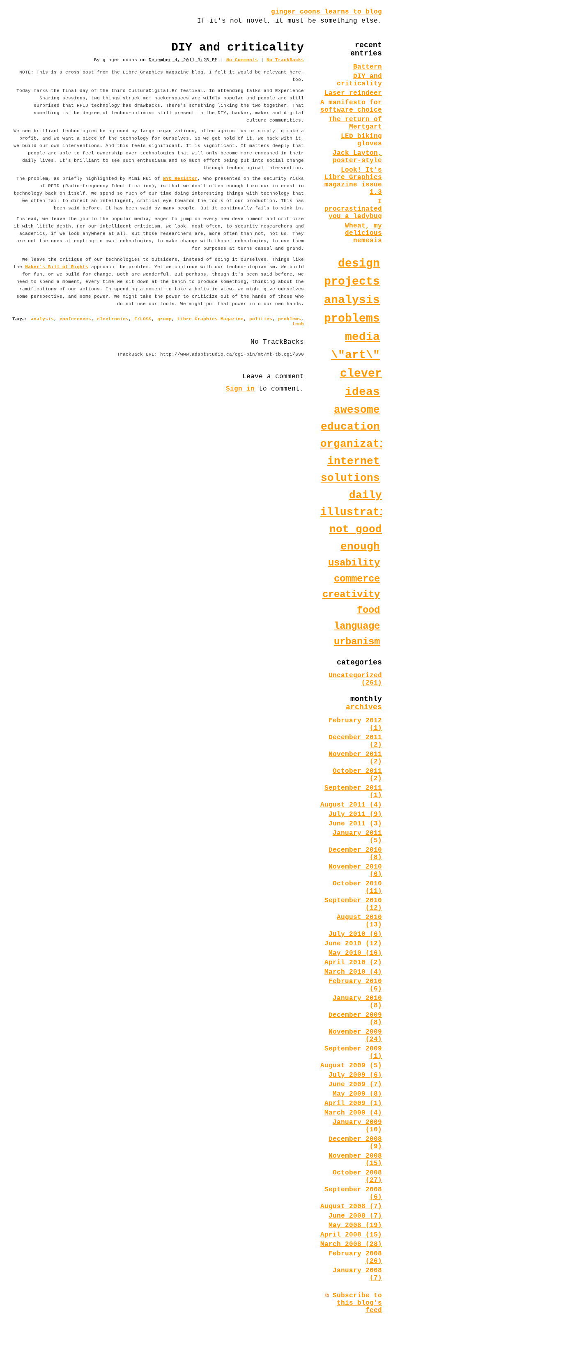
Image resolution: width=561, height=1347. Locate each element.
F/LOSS (143, 319)
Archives (364, 707)
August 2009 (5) (351, 1065)
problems (289, 319)
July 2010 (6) (355, 934)
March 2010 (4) (353, 972)
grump (164, 319)
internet (353, 461)
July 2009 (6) (355, 1075)
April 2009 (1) (353, 1103)
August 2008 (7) (351, 1206)
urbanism (357, 641)
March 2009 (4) (353, 1113)
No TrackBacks (285, 59)
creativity (351, 594)
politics (260, 319)
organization (359, 444)
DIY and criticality (359, 80)
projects (352, 281)
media (362, 337)
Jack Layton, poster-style (357, 156)
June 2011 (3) (355, 824)
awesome (357, 410)
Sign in (240, 389)
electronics (113, 319)
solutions (350, 478)
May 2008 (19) (355, 1225)
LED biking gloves (361, 140)
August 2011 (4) (351, 805)
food (368, 610)
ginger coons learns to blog (326, 12)
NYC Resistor (180, 178)
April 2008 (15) (351, 1235)
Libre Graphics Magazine (210, 319)
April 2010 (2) (353, 962)
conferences (75, 319)
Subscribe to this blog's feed (357, 1303)
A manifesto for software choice (351, 106)
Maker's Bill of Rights (56, 266)
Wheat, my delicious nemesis (363, 233)
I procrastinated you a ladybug (353, 209)
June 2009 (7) (355, 1084)
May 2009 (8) (357, 1094)
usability (354, 562)
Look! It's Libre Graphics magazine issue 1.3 (353, 181)
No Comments (242, 59)
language (357, 626)
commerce (357, 578)
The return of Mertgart (355, 123)
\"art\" (355, 355)
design (359, 263)
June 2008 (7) (355, 1216)
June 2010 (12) (353, 943)
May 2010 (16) (355, 953)
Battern (367, 67)
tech (298, 324)
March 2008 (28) (351, 1244)
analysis (42, 319)
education (350, 427)
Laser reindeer (353, 93)
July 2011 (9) (355, 814)
